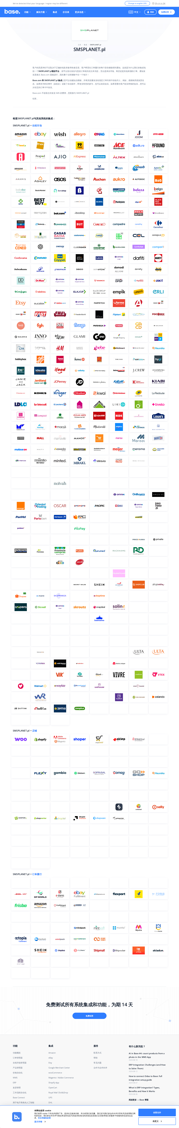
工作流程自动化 (19, 1092)
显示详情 (38, 1122)
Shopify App (53, 1082)
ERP (14, 1082)
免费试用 (165, 12)
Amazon (52, 1052)
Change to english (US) (137, 3)
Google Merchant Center (59, 1067)
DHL (50, 1102)
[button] (134, 12)
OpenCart (52, 1087)
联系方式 (97, 1052)
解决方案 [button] (40, 12)
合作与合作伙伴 (100, 1067)
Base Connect (19, 1097)
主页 (79, 45)
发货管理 (17, 1087)
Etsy (50, 1062)
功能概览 (17, 1052)
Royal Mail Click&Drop (58, 1092)
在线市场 (37, 125)
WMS (15, 1077)
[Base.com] (12, 12)
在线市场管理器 (19, 1062)
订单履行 (37, 874)
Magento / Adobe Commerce (61, 1077)
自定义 (156, 1121)
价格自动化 (18, 1072)
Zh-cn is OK (160, 3)
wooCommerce (55, 1072)
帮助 (95, 1057)
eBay (50, 1057)
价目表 (66, 12)
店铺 (34, 730)
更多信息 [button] (79, 12)
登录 (152, 12)
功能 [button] (26, 12)
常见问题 (97, 1062)
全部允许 (157, 1112)
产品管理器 (18, 1067)
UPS (50, 1097)
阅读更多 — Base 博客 (139, 1099)
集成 (55, 12)
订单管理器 (18, 1057)
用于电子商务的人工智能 (23, 1102)
